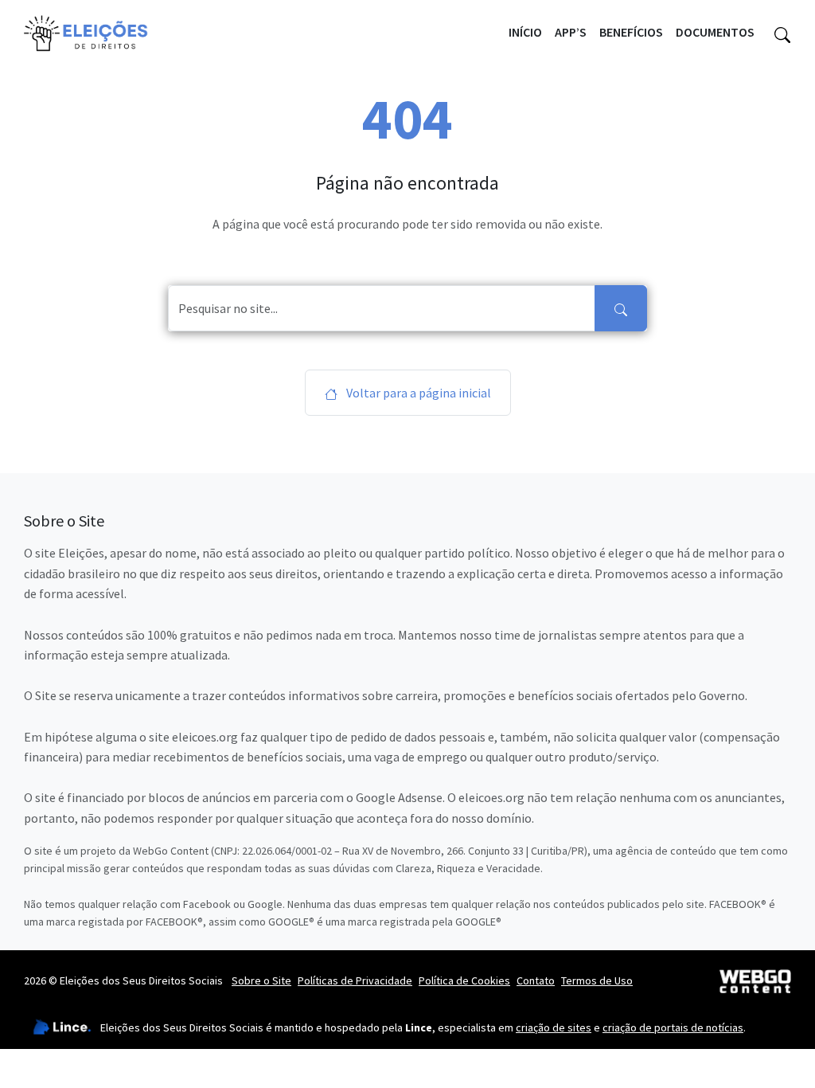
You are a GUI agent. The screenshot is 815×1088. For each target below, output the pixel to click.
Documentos (715, 32)
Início (525, 32)
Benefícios (631, 32)
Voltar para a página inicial (417, 393)
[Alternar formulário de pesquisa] (782, 32)
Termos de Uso (597, 980)
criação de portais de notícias (672, 1027)
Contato (536, 980)
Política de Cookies (464, 980)
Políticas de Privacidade (355, 980)
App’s (571, 32)
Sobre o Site (261, 980)
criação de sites (553, 1027)
